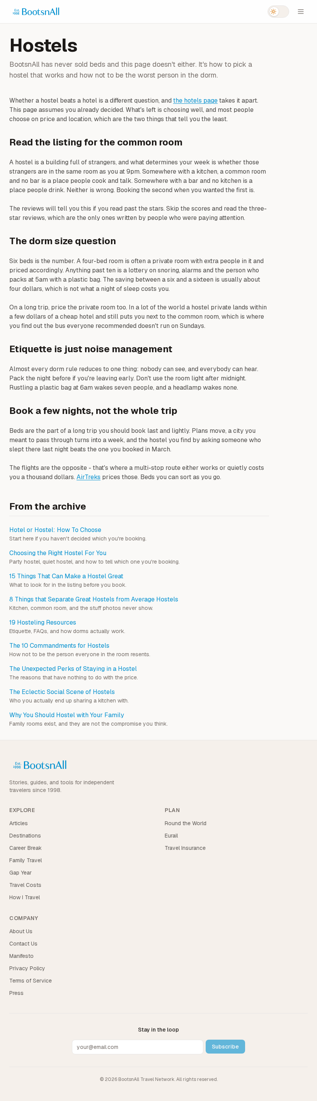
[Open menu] (301, 12)
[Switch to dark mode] (278, 11)
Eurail (171, 835)
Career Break (25, 847)
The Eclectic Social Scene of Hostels (62, 692)
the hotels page (195, 100)
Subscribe (225, 1046)
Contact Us (23, 943)
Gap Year (20, 872)
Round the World (185, 823)
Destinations (25, 835)
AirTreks (89, 477)
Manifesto (21, 955)
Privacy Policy (27, 968)
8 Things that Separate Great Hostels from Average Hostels (93, 599)
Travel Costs (25, 884)
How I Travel (24, 897)
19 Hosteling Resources (42, 622)
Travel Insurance (185, 847)
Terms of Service (30, 980)
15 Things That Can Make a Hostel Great (66, 576)
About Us (20, 931)
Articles (18, 823)
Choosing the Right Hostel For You (57, 553)
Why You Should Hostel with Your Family (66, 715)
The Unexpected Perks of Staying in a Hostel (73, 669)
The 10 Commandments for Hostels (59, 646)
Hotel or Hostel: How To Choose (55, 530)
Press (16, 993)
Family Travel (25, 860)
